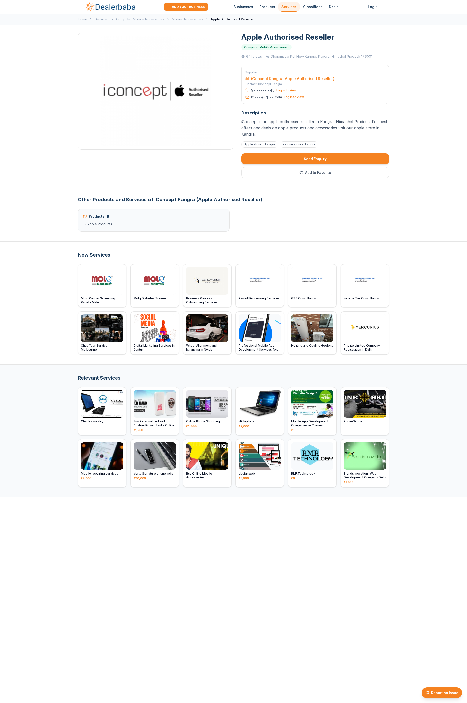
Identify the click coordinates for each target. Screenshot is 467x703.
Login (372, 7)
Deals (334, 7)
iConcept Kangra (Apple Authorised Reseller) (292, 78)
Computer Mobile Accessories (140, 19)
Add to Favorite (318, 173)
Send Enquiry (315, 159)
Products (267, 7)
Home (82, 19)
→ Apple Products (97, 224)
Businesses (243, 7)
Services (289, 7)
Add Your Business (188, 7)
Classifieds (313, 7)
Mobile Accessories (187, 19)
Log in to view (286, 90)
